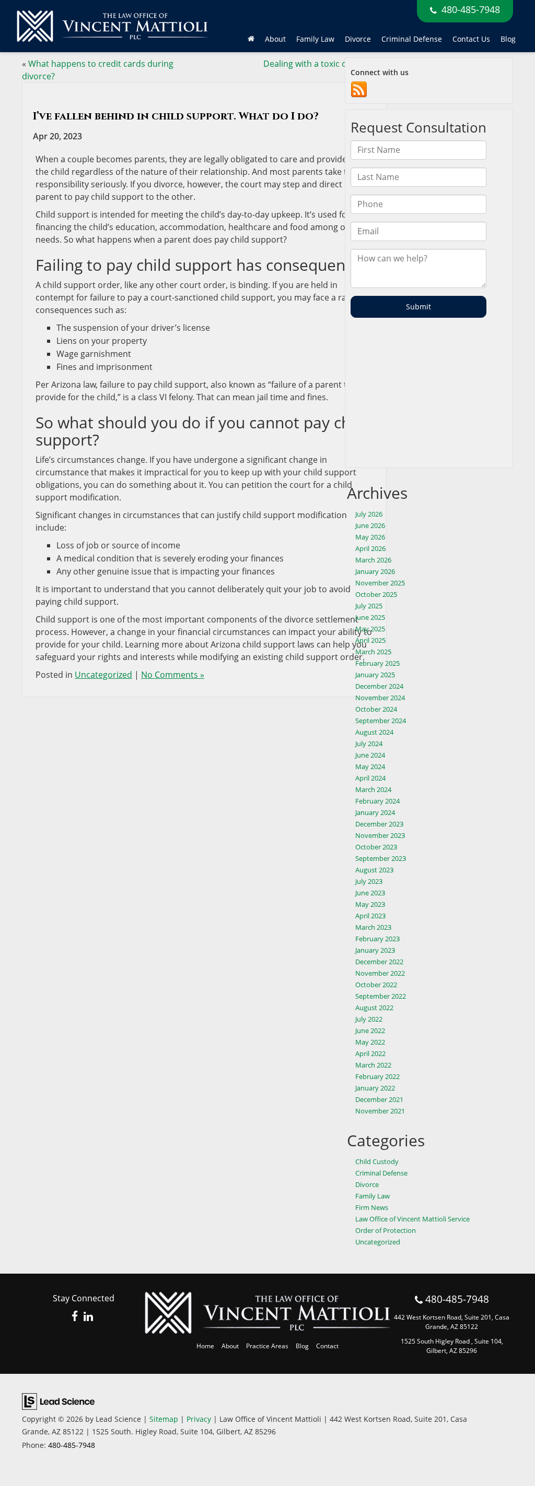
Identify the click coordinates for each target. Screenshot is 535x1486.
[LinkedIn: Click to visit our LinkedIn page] (88, 1317)
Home (205, 1345)
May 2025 (370, 628)
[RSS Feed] (359, 89)
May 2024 (370, 766)
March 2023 (373, 927)
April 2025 (370, 640)
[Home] (251, 39)
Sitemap (163, 1419)
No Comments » (172, 674)
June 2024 (370, 755)
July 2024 (368, 743)
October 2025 (376, 594)
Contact (327, 1345)
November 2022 (380, 973)
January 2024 (375, 812)
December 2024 (379, 686)
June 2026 (370, 525)
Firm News (371, 1207)
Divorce (367, 1184)
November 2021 (380, 1111)
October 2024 (376, 709)
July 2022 (368, 1019)
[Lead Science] (58, 1400)
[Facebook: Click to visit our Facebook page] (75, 1317)
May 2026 (370, 537)
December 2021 (379, 1099)
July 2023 (368, 881)
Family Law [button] (315, 39)
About (230, 1345)
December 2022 (379, 961)
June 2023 (370, 892)
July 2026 (368, 514)
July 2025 (368, 605)
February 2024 (377, 801)
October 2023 (376, 847)
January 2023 (375, 950)
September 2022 (380, 996)
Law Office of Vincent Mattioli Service (412, 1219)
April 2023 (370, 915)
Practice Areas (267, 1345)
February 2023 (377, 938)
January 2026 (375, 571)
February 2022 (377, 1076)
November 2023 (380, 835)
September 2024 (380, 720)
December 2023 (379, 824)
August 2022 (374, 1007)
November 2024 (380, 697)
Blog (508, 39)
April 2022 (370, 1053)
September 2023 (380, 858)
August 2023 (374, 869)
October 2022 (376, 984)
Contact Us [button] (471, 39)
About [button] (275, 39)
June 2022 (370, 1030)
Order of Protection (385, 1230)
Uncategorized (103, 674)
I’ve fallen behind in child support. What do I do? (177, 116)
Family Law (372, 1196)
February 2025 (377, 663)
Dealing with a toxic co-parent (321, 63)
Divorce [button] (358, 39)
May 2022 (370, 1042)
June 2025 (370, 617)
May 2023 (370, 904)
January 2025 (375, 674)
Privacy (199, 1419)
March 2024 (373, 789)
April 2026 (370, 548)
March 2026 (373, 560)
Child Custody (377, 1161)
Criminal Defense (411, 39)
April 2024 (370, 778)
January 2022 (375, 1088)
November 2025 (380, 583)
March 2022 (373, 1065)
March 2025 (373, 651)
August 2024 (374, 732)
